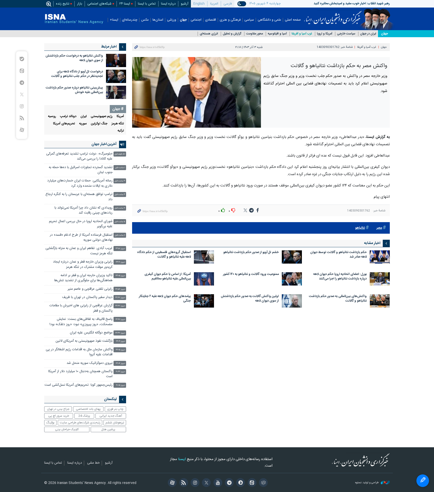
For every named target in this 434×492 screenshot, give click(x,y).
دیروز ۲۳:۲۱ (120, 262)
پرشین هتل (108, 429)
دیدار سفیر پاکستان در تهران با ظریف (87, 297)
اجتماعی (196, 20)
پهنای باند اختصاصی (88, 409)
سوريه (83, 123)
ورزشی (171, 20)
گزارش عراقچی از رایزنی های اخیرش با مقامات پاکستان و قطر (81, 308)
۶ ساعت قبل (120, 235)
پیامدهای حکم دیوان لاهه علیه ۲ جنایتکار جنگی (165, 299)
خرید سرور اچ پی (58, 415)
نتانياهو (360, 228)
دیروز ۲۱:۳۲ (120, 371)
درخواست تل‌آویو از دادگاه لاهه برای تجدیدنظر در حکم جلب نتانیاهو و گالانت (77, 74)
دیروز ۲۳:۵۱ (120, 248)
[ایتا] (251, 483)
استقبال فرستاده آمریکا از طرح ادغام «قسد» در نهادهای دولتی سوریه (81, 237)
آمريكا (120, 116)
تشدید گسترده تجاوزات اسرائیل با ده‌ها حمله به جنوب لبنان (81, 170)
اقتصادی (210, 20)
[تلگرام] (228, 483)
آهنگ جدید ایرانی (110, 415)
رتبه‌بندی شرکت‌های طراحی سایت (80, 422)
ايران (83, 116)
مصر (379, 228)
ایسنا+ (114, 20)
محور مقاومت (254, 34)
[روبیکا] (262, 483)
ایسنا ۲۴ (124, 4)
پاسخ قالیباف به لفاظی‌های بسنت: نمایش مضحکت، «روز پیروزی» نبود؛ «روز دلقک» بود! (81, 322)
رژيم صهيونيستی (102, 116)
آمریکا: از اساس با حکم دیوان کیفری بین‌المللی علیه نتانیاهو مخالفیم (167, 276)
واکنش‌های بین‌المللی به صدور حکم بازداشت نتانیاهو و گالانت (338, 299)
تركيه (121, 130)
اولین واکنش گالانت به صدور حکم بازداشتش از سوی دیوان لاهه (250, 299)
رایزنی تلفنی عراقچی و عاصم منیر (90, 289)
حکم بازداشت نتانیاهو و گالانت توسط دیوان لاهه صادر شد (338, 255)
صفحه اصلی (293, 20)
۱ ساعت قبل (120, 167)
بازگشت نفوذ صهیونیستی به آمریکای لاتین (84, 341)
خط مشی (93, 463)
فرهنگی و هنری (230, 20)
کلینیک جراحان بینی (67, 429)
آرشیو (184, 4)
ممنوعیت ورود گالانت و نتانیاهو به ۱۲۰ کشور (251, 274)
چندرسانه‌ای (129, 20)
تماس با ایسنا (147, 4)
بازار (79, 4)
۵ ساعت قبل (120, 221)
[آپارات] (171, 483)
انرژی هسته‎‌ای (209, 34)
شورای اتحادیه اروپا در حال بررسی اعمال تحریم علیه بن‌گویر (81, 224)
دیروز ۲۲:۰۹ (120, 341)
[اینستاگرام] (194, 483)
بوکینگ (50, 422)
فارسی (228, 4)
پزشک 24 (84, 415)
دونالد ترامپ (68, 116)
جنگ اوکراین (99, 123)
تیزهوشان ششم (114, 422)
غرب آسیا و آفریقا (302, 34)
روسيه (52, 116)
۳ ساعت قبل (120, 181)
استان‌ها (157, 20)
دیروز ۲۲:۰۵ (120, 350)
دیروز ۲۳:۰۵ (120, 275)
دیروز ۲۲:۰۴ (120, 363)
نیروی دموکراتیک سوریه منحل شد (90, 363)
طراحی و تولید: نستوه (367, 483)
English (199, 4)
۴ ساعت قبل (120, 208)
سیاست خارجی (346, 34)
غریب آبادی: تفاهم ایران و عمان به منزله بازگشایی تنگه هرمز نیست (79, 251)
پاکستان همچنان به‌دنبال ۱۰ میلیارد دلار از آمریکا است (80, 374)
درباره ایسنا (168, 4)
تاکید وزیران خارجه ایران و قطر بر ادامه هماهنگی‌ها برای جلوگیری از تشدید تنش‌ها (83, 278)
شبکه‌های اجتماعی (99, 4)
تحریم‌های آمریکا (64, 123)
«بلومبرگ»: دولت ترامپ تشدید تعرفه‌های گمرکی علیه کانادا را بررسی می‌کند (79, 156)
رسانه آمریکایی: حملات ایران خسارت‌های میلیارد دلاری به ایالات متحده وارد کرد (80, 183)
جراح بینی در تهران (58, 409)
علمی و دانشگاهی (269, 20)
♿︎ (422, 480)
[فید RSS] (183, 483)
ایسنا (333, 16)
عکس (145, 20)
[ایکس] (205, 483)
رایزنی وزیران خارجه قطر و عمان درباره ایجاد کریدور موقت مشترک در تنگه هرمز (83, 264)
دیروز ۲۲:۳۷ (120, 333)
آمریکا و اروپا (324, 34)
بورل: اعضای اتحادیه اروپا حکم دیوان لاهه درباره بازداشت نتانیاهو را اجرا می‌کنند (340, 276)
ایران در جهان (368, 34)
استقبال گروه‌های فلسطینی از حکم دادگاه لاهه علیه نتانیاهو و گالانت (164, 255)
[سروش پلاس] (240, 483)
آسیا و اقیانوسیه (277, 34)
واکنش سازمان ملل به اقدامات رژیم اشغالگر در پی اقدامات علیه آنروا (79, 352)
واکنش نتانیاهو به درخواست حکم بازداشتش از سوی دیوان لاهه (74, 58)
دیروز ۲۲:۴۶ (120, 319)
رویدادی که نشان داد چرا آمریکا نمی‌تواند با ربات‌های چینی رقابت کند (84, 210)
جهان (183, 20)
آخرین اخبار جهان (104, 144)
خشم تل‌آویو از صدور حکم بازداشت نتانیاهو (251, 252)
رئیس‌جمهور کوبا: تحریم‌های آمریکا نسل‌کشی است (78, 385)
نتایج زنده (62, 4)
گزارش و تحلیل (232, 34)
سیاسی (249, 20)
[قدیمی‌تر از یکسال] (380, 257)
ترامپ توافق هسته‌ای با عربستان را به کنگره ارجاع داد (79, 197)
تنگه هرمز (118, 123)
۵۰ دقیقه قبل (120, 154)
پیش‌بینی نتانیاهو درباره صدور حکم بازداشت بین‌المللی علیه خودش (74, 90)
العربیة (214, 4)
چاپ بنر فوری (115, 409)
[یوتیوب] (217, 483)
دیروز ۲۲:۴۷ (120, 297)
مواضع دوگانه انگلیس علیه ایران (91, 332)
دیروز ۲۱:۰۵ (120, 385)
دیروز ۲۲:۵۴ (120, 289)
